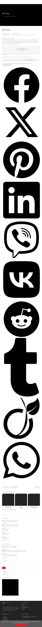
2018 (4, 63)
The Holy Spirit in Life (27, 63)
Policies (23, 624)
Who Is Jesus (24, 606)
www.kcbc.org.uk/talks (30, 59)
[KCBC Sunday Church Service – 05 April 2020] (10, 524)
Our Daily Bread (5, 530)
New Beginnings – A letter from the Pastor (9, 547)
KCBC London (6, 33)
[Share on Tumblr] (21, 396)
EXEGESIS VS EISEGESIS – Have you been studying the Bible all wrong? (14, 551)
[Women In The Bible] (6, 533)
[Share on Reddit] (21, 337)
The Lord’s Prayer (5, 538)
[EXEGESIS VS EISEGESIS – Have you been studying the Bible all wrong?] (14, 550)
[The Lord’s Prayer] (5, 537)
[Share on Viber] (21, 257)
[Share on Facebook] (21, 103)
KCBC (7, 63)
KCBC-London (10, 63)
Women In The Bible (5, 534)
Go (3, 567)
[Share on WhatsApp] (21, 480)
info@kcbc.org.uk (27, 617)
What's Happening (25, 607)
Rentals (4, 616)
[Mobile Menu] (39, 2)
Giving (23, 609)
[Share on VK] (21, 300)
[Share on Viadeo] (21, 438)
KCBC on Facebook (6, 577)
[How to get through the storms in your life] (10, 554)
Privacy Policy (5, 618)
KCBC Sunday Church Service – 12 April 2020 (9, 521)
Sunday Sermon (20, 63)
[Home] (2, 16)
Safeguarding (5, 619)
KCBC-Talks (15, 63)
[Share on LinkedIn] (21, 220)
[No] (40, 623)
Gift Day (14, 16)
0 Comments (4, 523)
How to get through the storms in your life (9, 555)
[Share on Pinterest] (21, 178)
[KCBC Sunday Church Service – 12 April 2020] (10, 520)
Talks (23, 604)
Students (23, 608)
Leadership (5, 617)
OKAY (18, 624)
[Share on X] (21, 140)
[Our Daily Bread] (5, 529)
